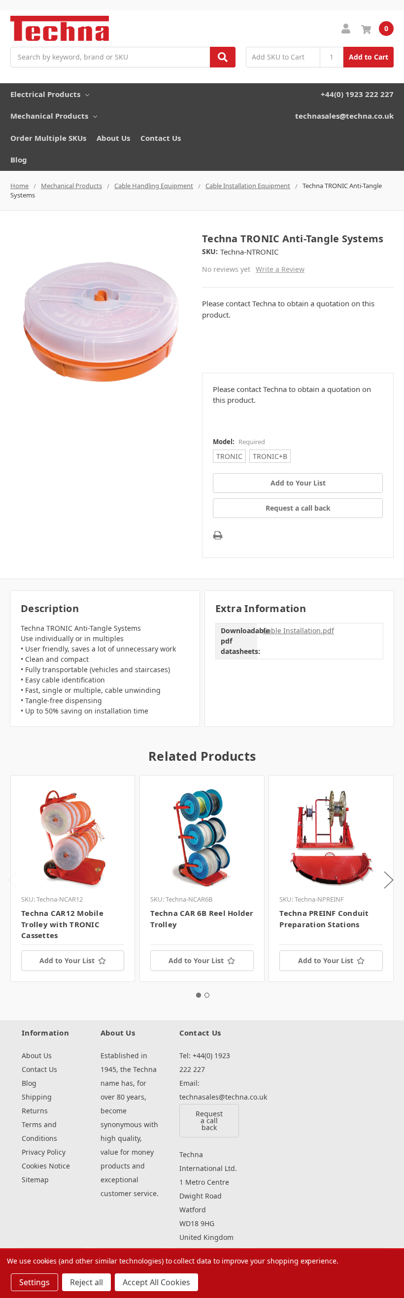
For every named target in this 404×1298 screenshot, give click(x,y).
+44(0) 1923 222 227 (357, 94)
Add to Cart (368, 57)
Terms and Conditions (39, 1131)
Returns (35, 1110)
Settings (34, 1282)
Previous (13, 880)
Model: (239, 441)
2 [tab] (206, 995)
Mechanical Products (49, 116)
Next (389, 880)
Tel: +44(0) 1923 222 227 (204, 1062)
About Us (113, 138)
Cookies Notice (46, 1165)
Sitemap (35, 1179)
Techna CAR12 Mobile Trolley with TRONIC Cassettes (62, 924)
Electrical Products (45, 94)
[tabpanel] (72, 878)
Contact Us (160, 138)
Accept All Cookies (156, 1282)
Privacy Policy (44, 1152)
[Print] (218, 535)
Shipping (37, 1097)
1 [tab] (198, 995)
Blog (18, 159)
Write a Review (280, 269)
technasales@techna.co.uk (344, 116)
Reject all (86, 1282)
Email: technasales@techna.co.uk (208, 1090)
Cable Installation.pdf (298, 630)
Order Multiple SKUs (48, 138)
